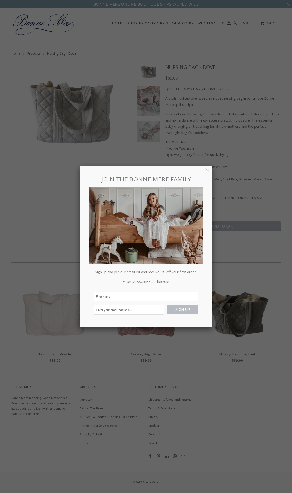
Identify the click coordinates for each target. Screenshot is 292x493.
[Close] (207, 170)
